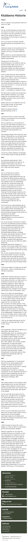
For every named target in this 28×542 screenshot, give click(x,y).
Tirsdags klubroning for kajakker (14, 484)
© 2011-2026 (5, 540)
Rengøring (8, 480)
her (16, 110)
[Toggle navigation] (25, 10)
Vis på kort (6, 531)
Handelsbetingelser (8, 512)
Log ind (21, 10)
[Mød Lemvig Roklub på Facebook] (12, 504)
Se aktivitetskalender (11, 486)
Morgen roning (9, 477)
